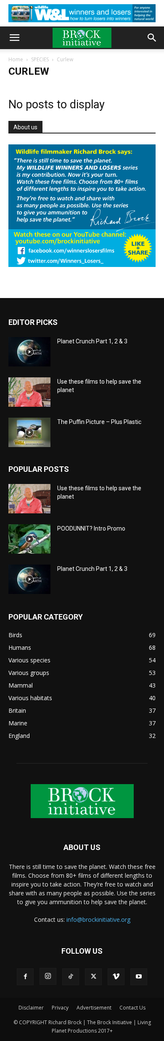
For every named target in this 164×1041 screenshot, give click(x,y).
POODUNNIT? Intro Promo (91, 528)
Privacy (60, 1007)
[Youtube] (138, 976)
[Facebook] (25, 976)
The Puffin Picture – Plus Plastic (99, 421)
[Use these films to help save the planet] (29, 392)
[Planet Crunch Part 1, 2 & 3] (29, 351)
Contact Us (132, 1007)
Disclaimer (31, 1007)
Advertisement (94, 1007)
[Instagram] (48, 976)
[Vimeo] (116, 976)
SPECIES (40, 59)
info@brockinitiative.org (98, 919)
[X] (93, 976)
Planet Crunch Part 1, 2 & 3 (92, 341)
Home (15, 59)
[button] (14, 37)
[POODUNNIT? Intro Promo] (29, 539)
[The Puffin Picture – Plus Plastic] (29, 432)
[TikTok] (70, 976)
